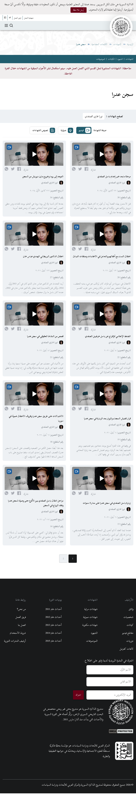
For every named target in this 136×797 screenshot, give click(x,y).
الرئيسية (130, 44)
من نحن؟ (21, 609)
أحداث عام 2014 (53, 633)
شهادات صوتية (90, 617)
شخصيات (128, 617)
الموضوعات (100, 59)
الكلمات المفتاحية (99, 44)
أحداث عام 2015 (53, 640)
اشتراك (78, 694)
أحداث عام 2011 (53, 609)
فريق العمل (20, 617)
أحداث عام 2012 (53, 617)
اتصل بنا (22, 625)
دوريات (129, 640)
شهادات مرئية (91, 609)
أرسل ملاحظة (78, 9)
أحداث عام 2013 (53, 625)
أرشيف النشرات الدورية (15, 640)
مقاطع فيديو (127, 633)
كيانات (130, 625)
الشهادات (117, 44)
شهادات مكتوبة (90, 625)
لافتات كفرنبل (126, 648)
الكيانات (111, 59)
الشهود (120, 59)
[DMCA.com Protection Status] (120, 730)
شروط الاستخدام (18, 633)
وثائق (131, 609)
